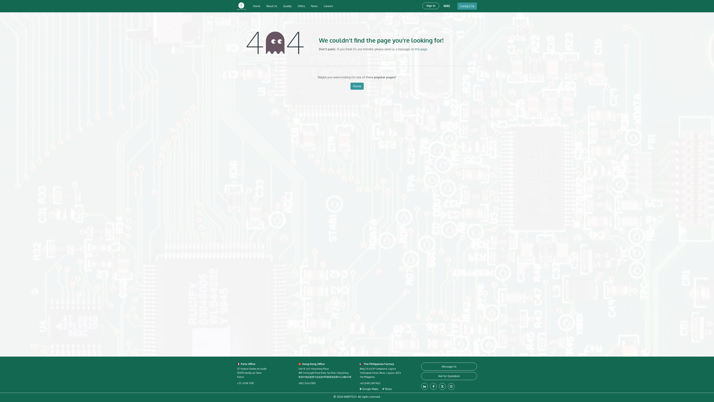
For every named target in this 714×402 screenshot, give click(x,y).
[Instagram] (451, 386)
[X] (442, 386)
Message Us (449, 366)
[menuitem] (256, 6)
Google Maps (370, 388)
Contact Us (467, 6)
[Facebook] (433, 386)
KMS (447, 6)
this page (421, 49)
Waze (388, 388)
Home (357, 86)
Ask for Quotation (449, 376)
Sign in (430, 5)
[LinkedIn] (424, 386)
